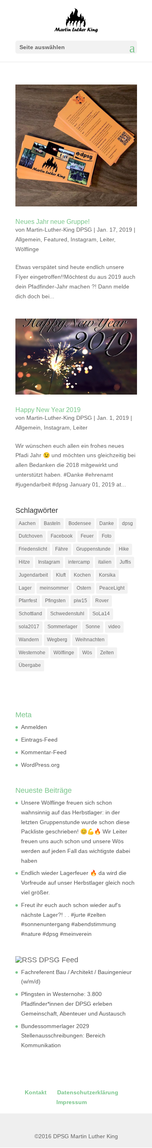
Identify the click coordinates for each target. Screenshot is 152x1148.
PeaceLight (111, 588)
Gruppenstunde (93, 549)
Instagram (83, 239)
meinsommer (54, 588)
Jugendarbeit (33, 575)
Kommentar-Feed (43, 752)
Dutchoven (31, 536)
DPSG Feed (58, 960)
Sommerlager (62, 626)
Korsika (107, 575)
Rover (102, 600)
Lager (25, 588)
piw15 (80, 600)
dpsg (127, 523)
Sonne (93, 626)
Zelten (107, 652)
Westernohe (32, 652)
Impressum (71, 1102)
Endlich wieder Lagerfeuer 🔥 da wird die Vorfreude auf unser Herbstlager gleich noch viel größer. (78, 883)
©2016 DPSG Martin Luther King (76, 1136)
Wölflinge (27, 249)
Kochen (82, 575)
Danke (106, 523)
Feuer (87, 536)
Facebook (62, 536)
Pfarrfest (28, 600)
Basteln (52, 523)
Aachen (27, 523)
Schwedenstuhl (67, 613)
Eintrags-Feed (39, 739)
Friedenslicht (33, 549)
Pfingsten (55, 600)
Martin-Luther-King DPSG (59, 229)
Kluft (61, 575)
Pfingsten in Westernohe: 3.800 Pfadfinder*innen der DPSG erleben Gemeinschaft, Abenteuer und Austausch (73, 1004)
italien (104, 562)
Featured (55, 239)
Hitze (24, 562)
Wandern (29, 639)
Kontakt (36, 1092)
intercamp (79, 562)
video (114, 626)
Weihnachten (90, 639)
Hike (124, 549)
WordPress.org (40, 765)
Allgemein (28, 239)
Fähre (61, 549)
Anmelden (34, 727)
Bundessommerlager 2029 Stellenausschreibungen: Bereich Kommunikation (63, 1036)
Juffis (125, 562)
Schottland (30, 613)
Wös (87, 652)
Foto (106, 536)
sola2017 (29, 626)
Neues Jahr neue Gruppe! (52, 221)
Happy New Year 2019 (48, 409)
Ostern (84, 588)
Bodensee (80, 523)
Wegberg (57, 639)
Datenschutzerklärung (87, 1092)
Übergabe (30, 665)
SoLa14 (101, 613)
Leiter (107, 239)
